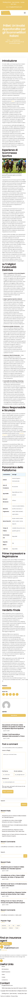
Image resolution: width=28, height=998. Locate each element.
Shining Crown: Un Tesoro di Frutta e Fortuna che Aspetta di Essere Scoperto (14, 835)
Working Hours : (14, 993)
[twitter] (7, 694)
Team (3, 974)
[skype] (17, 694)
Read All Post (14, 715)
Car (9, 925)
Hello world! (18, 846)
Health (18, 925)
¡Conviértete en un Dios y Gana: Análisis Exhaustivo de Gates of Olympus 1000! (12, 821)
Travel (16, 928)
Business (4, 925)
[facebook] (3, 694)
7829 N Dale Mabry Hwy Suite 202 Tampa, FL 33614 (14, 988)
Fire (13, 925)
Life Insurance (5, 969)
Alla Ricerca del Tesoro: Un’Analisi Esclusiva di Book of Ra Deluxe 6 (14, 825)
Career (3, 977)
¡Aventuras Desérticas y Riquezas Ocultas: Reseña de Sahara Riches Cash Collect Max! (13, 830)
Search (3, 801)
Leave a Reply (6, 750)
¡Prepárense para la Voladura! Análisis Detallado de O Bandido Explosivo (14, 816)
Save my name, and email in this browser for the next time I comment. (13, 787)
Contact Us (5, 980)
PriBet (12, 101)
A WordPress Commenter (7, 846)
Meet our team (5, 943)
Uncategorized (16, 40)
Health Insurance (6, 972)
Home (8, 40)
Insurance (4, 928)
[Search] (25, 856)
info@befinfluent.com (14, 7)
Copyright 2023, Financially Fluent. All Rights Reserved (13, 990)
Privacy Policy (14, 996)
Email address (18, 771)
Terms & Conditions (5, 996)
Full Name (5, 771)
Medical (11, 928)
